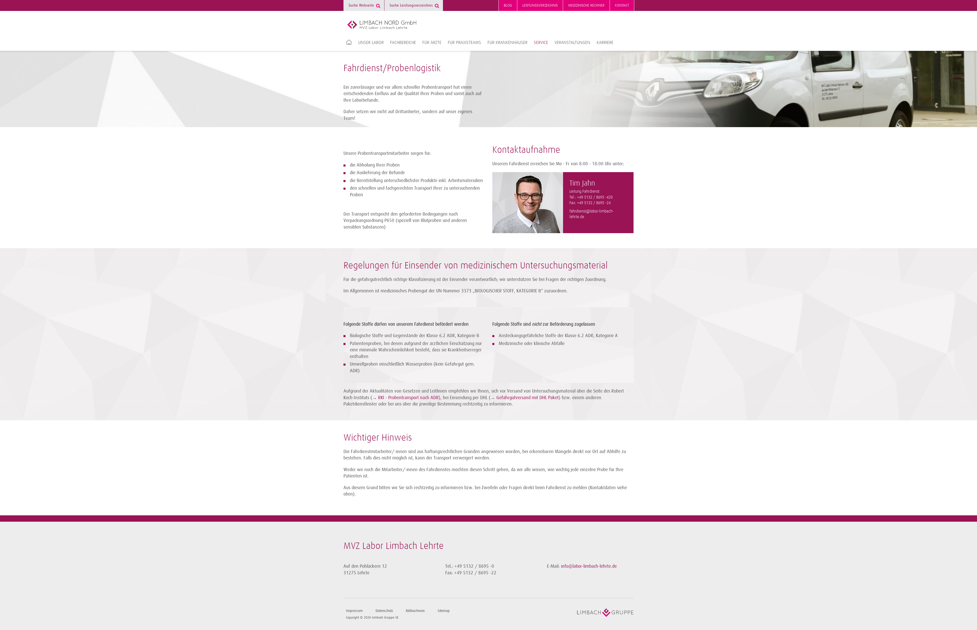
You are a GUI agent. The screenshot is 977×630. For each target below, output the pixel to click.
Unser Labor (371, 42)
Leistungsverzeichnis (540, 5)
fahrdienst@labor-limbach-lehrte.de (591, 214)
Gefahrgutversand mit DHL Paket (527, 397)
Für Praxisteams (464, 42)
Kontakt (622, 5)
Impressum (354, 611)
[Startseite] (381, 24)
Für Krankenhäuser (507, 42)
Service (541, 42)
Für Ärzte (431, 42)
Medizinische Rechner (586, 5)
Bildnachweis (415, 611)
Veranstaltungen (572, 42)
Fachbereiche (403, 42)
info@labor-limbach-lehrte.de (589, 566)
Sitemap (444, 611)
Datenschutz (384, 611)
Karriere (605, 42)
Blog (508, 5)
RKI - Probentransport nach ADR (408, 397)
